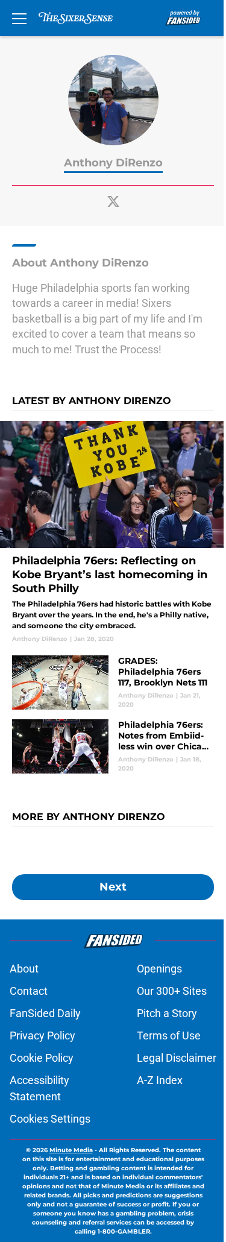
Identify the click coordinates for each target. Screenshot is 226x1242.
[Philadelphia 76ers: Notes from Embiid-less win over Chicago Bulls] (113, 746)
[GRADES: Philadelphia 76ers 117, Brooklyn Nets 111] (113, 682)
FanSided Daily (45, 1013)
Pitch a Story (167, 1013)
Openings (159, 968)
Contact (29, 991)
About (24, 968)
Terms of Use (169, 1035)
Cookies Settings (50, 1118)
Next (113, 887)
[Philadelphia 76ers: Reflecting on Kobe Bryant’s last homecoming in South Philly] (113, 532)
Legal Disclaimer (176, 1057)
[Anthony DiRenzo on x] (113, 201)
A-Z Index (160, 1080)
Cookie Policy (42, 1057)
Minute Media (71, 1150)
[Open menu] (19, 18)
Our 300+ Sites (172, 991)
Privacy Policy (42, 1035)
